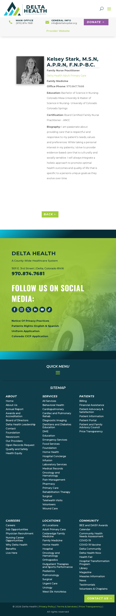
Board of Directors (17, 420)
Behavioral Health (53, 405)
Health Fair (86, 557)
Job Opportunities (17, 529)
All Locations (50, 525)
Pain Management (53, 479)
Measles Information (92, 576)
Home (9, 401)
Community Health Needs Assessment (91, 535)
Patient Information (91, 416)
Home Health (50, 452)
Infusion (47, 460)
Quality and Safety (17, 449)
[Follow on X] (28, 309)
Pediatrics (48, 571)
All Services (49, 401)
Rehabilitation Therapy (56, 492)
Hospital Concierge (54, 456)
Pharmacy (48, 483)
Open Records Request (20, 445)
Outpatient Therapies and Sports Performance (57, 565)
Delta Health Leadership (20, 424)
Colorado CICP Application (30, 336)
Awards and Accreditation (14, 415)
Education (48, 435)
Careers (10, 525)
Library (83, 568)
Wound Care (50, 508)
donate (94, 22)
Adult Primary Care (54, 529)
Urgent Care (49, 583)
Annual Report (14, 409)
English (39, 325)
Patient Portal (88, 420)
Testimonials (87, 584)
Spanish (53, 325)
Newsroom (12, 436)
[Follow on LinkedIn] (35, 309)
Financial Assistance (91, 405)
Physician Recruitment (19, 533)
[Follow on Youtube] (42, 309)
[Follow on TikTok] (49, 309)
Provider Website (58, 30)
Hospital (47, 548)
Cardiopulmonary (53, 409)
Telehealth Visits (52, 500)
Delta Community (90, 548)
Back (48, 214)
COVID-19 (85, 540)
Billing (83, 401)
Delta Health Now (90, 552)
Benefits (11, 548)
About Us (11, 405)
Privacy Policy (47, 606)
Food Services (51, 443)
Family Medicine (52, 540)
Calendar (84, 529)
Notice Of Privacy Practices (30, 320)
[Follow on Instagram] (21, 309)
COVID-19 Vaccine (90, 544)
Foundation (13, 432)
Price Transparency (91, 431)
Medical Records (52, 468)
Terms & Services (67, 606)
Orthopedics (50, 559)
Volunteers (49, 504)
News (82, 580)
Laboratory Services (54, 464)
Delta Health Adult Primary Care (66, 75)
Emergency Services (54, 439)
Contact (11, 428)
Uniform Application (26, 331)
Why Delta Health (16, 544)
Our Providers (14, 441)
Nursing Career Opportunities (15, 539)
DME (45, 431)
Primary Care (50, 487)
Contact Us (97, 598)
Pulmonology (50, 575)
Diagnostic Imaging (54, 420)
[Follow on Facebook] (14, 309)
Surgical (47, 496)
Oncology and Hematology (51, 474)
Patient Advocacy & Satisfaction (91, 410)
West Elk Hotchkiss (54, 591)
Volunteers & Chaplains (93, 588)
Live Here (11, 552)
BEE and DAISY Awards (93, 525)
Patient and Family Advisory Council (90, 426)
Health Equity (14, 453)
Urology (47, 587)
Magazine (85, 572)
